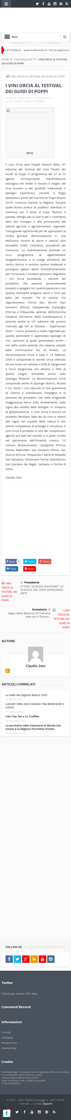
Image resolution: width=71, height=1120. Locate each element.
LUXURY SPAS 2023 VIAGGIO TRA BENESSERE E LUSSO (34, 705)
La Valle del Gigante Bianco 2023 (26, 695)
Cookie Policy (9, 1048)
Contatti (6, 1032)
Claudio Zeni (24, 97)
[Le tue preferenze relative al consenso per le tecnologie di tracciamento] (6, 1113)
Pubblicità (7, 1037)
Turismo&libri (16, 101)
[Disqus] (36, 789)
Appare (47, 1103)
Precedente (31, 582)
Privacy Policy (9, 1042)
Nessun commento (34, 101)
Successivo (39, 609)
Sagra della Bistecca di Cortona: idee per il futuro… (29, 615)
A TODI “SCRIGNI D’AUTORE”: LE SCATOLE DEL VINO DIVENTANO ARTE (41, 589)
